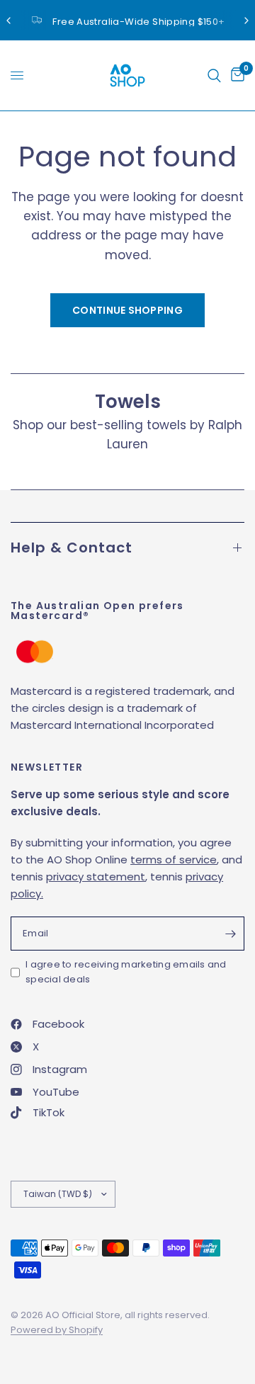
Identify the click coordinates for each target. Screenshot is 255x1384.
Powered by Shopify (57, 1330)
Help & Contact (71, 547)
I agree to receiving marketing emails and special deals (126, 972)
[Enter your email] (230, 934)
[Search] (214, 75)
